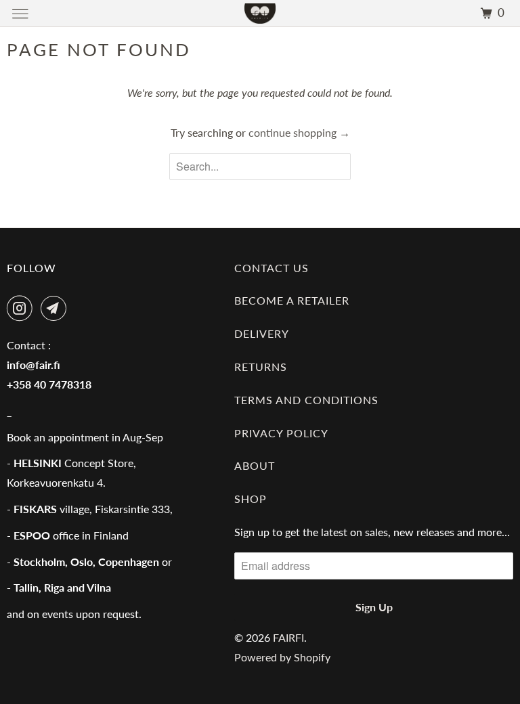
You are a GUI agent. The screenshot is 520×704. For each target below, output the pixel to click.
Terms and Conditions (306, 399)
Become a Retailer (291, 300)
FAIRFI (288, 637)
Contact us (271, 267)
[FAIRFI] (260, 13)
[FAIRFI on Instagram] (22, 308)
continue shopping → (299, 132)
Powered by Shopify (282, 657)
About (254, 465)
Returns (260, 366)
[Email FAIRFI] (56, 308)
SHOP (250, 498)
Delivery (261, 333)
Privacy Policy (281, 432)
